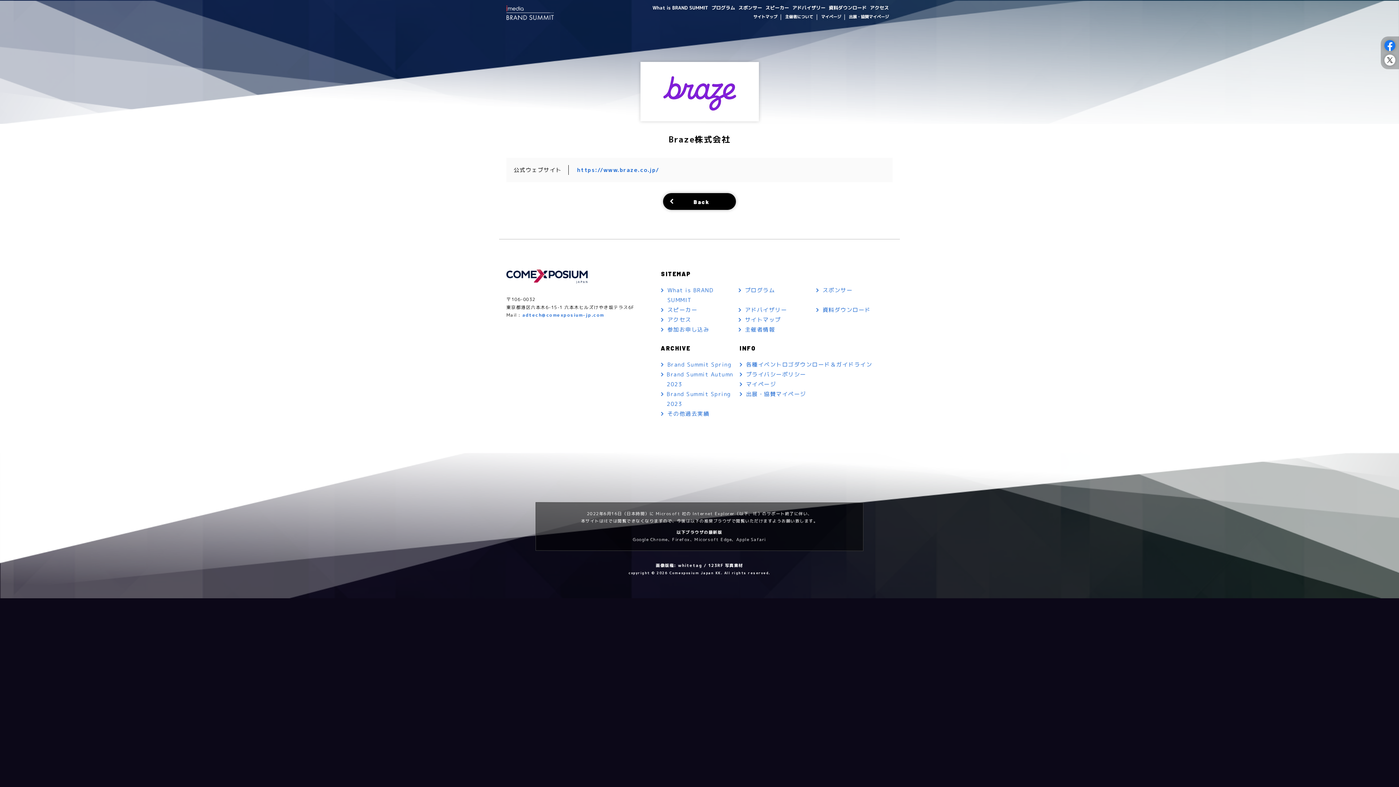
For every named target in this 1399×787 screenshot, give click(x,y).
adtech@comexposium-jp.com (563, 315)
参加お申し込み (688, 329)
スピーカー (777, 7)
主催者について (799, 17)
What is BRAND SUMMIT (680, 7)
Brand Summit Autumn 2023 (700, 379)
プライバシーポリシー (776, 374)
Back (701, 201)
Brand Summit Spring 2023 (699, 399)
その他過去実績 (688, 414)
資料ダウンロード (848, 7)
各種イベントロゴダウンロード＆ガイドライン (809, 364)
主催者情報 (760, 329)
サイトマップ (765, 17)
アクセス (879, 7)
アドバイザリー (809, 7)
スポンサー (750, 7)
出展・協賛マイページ (869, 17)
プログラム (723, 7)
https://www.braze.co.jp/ (618, 170)
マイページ (831, 17)
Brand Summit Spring (699, 364)
